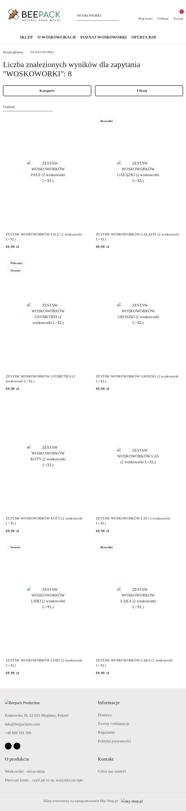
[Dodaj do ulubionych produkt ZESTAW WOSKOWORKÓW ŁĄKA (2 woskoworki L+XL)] (174, 547)
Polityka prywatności (114, 741)
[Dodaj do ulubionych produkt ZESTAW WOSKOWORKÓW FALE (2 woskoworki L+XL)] (84, 121)
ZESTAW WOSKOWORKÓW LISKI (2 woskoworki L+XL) (44, 663)
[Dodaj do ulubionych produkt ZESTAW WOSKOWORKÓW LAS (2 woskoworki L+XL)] (174, 405)
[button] (163, 37)
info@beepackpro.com (22, 724)
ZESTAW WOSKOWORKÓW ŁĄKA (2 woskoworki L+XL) (134, 663)
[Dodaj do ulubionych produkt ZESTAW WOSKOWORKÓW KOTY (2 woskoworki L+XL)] (84, 405)
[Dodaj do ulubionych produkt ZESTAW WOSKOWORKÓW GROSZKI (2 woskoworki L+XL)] (174, 263)
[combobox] (28, 107)
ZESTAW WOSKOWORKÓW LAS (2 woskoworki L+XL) (133, 521)
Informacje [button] (109, 702)
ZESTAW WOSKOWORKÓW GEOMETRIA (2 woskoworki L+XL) (40, 379)
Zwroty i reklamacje (113, 724)
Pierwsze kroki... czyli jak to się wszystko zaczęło (44, 780)
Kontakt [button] (106, 759)
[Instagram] (17, 746)
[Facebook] (8, 746)
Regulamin (106, 732)
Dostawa (105, 715)
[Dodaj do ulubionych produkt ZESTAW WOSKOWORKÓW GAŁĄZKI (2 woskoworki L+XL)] (174, 121)
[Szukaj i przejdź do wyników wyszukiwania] (116, 15)
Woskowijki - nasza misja (25, 771)
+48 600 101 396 (18, 733)
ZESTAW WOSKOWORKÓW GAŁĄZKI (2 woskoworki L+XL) (137, 237)
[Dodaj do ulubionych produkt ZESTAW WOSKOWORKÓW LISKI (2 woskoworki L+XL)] (84, 547)
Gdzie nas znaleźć (112, 771)
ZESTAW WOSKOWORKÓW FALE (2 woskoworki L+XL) (44, 237)
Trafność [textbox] (9, 107)
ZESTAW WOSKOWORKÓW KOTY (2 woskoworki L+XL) (44, 521)
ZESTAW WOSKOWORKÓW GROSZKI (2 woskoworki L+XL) (137, 379)
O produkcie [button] (17, 759)
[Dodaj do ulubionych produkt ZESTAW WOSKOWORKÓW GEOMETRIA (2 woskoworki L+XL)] (84, 263)
